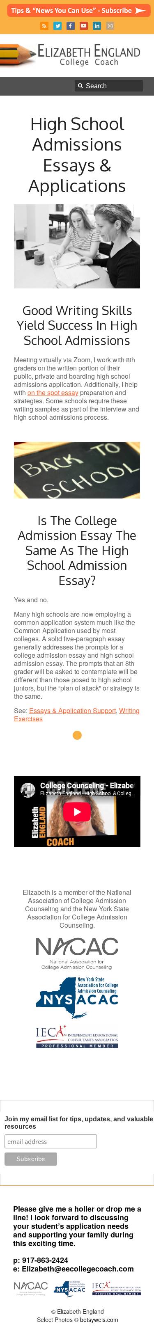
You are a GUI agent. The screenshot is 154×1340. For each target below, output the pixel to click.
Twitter (57, 26)
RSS (44, 26)
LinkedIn (97, 26)
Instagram (110, 26)
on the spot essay (53, 392)
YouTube (84, 26)
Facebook (71, 26)
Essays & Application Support (72, 710)
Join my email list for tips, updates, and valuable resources (79, 1123)
